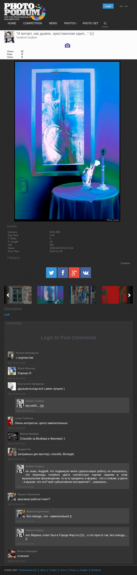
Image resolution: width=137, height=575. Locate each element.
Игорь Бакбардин (27, 551)
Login (108, 6)
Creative (125, 263)
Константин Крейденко (31, 383)
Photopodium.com (28, 570)
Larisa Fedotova (24, 418)
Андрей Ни (24, 449)
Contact (53, 570)
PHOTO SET (90, 23)
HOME (12, 23)
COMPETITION (32, 23)
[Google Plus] (74, 273)
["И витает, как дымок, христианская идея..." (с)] (113, 70)
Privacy (73, 570)
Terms (63, 570)
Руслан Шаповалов (27, 352)
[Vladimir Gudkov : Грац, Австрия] (20, 295)
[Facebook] (63, 273)
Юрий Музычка (26, 368)
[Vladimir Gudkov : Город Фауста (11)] (116, 295)
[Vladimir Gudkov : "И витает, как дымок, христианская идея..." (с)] (52, 295)
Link (7, 314)
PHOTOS (70, 23)
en (121, 6)
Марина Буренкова (29, 494)
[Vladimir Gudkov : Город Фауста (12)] (84, 295)
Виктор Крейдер (29, 433)
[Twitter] (51, 273)
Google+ (84, 570)
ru (126, 6)
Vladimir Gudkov (26, 37)
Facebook (96, 570)
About (43, 570)
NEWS (53, 23)
